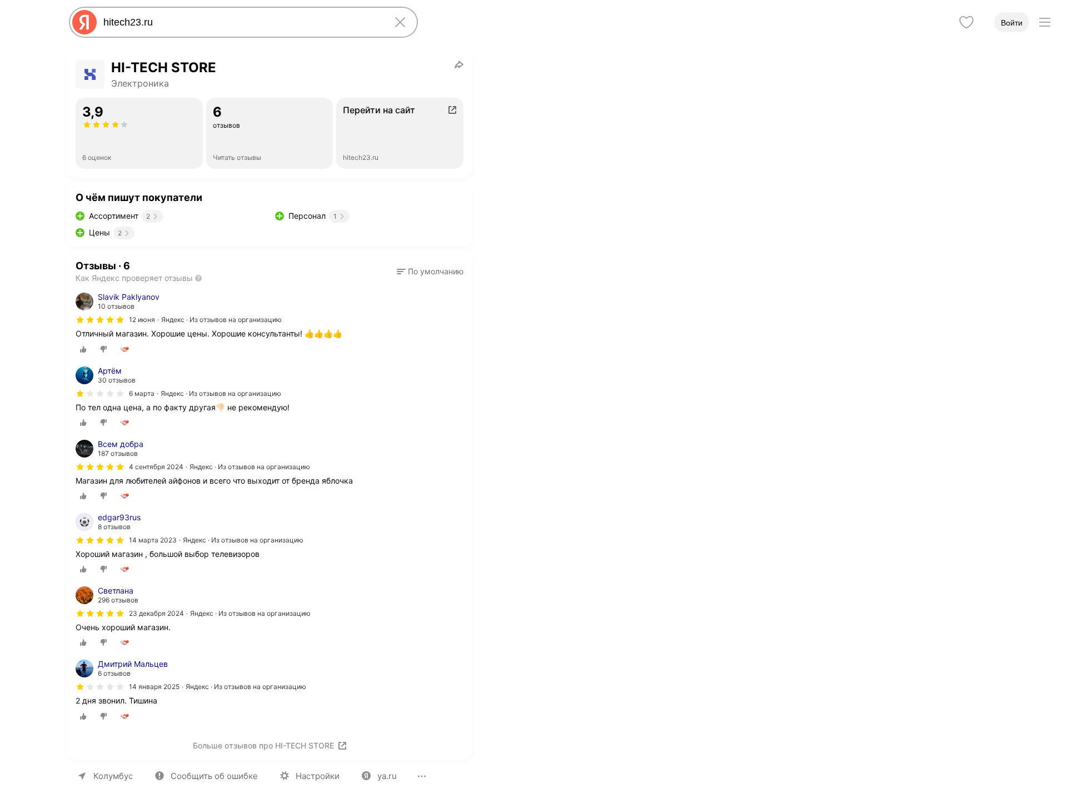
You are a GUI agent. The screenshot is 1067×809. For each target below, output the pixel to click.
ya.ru (387, 776)
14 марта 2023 (153, 540)
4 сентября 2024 (156, 467)
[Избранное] (966, 22)
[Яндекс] (84, 22)
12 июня (142, 319)
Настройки (318, 776)
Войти (1012, 22)
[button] (430, 272)
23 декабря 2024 (156, 613)
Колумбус (113, 776)
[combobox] (241, 22)
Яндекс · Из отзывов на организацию (221, 319)
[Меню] (1045, 22)
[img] (100, 319)
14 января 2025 (154, 686)
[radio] (83, 349)
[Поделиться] (459, 64)
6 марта (141, 393)
